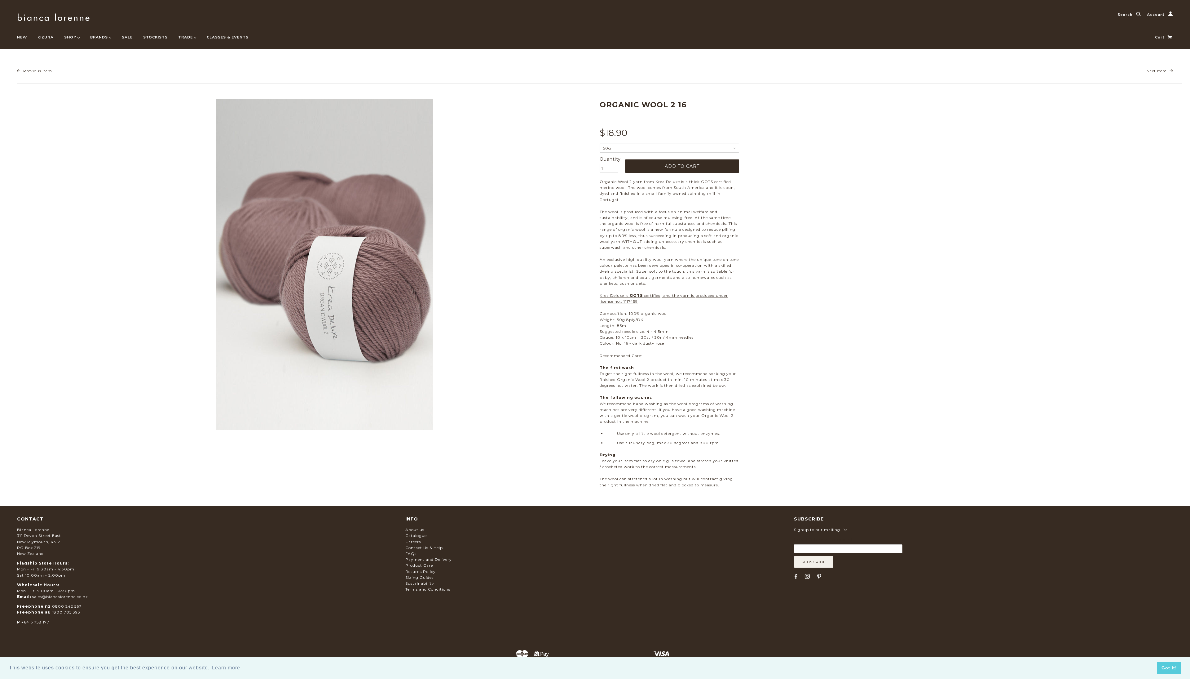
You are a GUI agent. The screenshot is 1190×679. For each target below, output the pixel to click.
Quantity (609, 159)
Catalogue (416, 535)
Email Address (824, 540)
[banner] (53, 16)
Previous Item (37, 71)
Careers (413, 541)
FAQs (410, 553)
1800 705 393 (66, 612)
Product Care (419, 565)
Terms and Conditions (427, 589)
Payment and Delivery (428, 559)
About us (414, 529)
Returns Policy (420, 571)
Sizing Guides (419, 577)
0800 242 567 (67, 606)
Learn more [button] (226, 667)
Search (1125, 14)
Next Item (1157, 71)
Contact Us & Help (424, 547)
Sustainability (419, 583)
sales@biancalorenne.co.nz (60, 596)
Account (1156, 14)
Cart (1160, 37)
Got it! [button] (1169, 667)
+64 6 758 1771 (36, 622)
